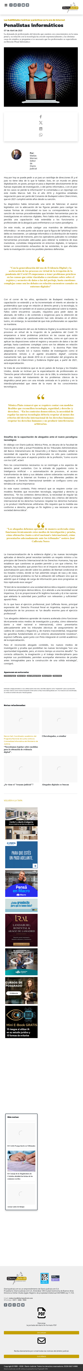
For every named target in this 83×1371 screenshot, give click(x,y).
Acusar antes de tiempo (15, 1206)
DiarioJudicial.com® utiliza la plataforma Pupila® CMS (26, 1369)
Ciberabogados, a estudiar (54, 736)
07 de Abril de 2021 (13, 30)
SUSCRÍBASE (41, 1356)
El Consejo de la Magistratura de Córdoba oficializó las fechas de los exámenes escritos (20, 1176)
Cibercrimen (57, 676)
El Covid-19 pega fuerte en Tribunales (21, 1146)
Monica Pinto (47, 676)
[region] (21, 1057)
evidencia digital (10, 676)
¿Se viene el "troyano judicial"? (18, 784)
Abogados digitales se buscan (55, 784)
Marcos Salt (21, 676)
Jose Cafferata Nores (33, 676)
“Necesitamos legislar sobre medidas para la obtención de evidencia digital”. (21, 749)
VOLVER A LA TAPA (13, 800)
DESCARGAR (41, 1333)
